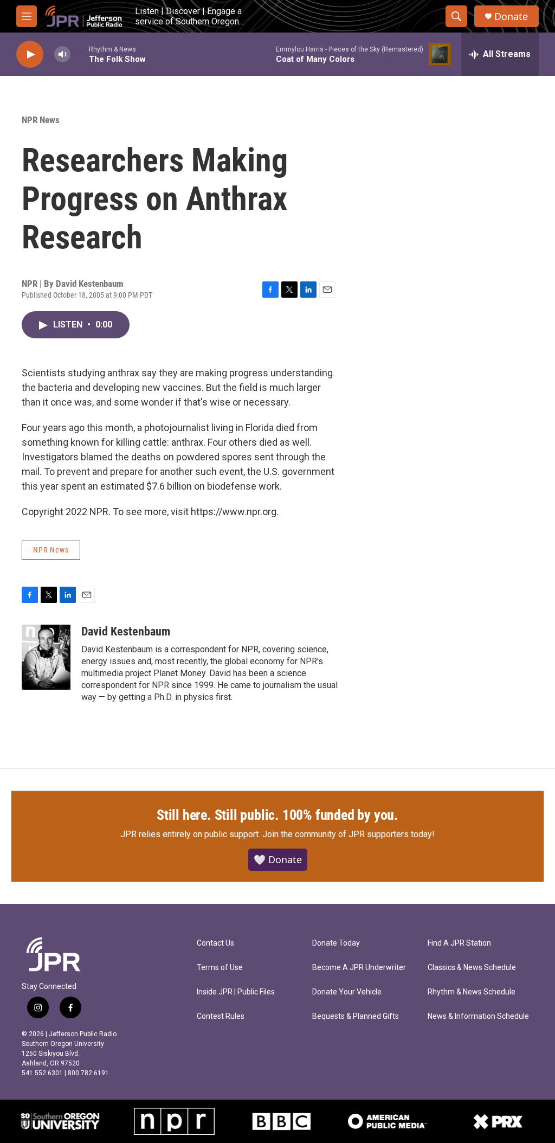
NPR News (41, 119)
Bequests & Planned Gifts (355, 1016)
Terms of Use (220, 968)
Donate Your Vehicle (347, 992)
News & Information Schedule (478, 1016)
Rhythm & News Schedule (471, 992)
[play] (29, 54)
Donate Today (336, 943)
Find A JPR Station (459, 943)
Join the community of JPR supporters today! (348, 834)
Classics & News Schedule (472, 968)
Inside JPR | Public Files (236, 992)
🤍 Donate (278, 859)
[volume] (62, 54)
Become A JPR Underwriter (359, 968)
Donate (511, 16)
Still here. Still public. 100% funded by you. (277, 815)
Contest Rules (220, 1016)
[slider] (79, 54)
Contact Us (215, 943)
